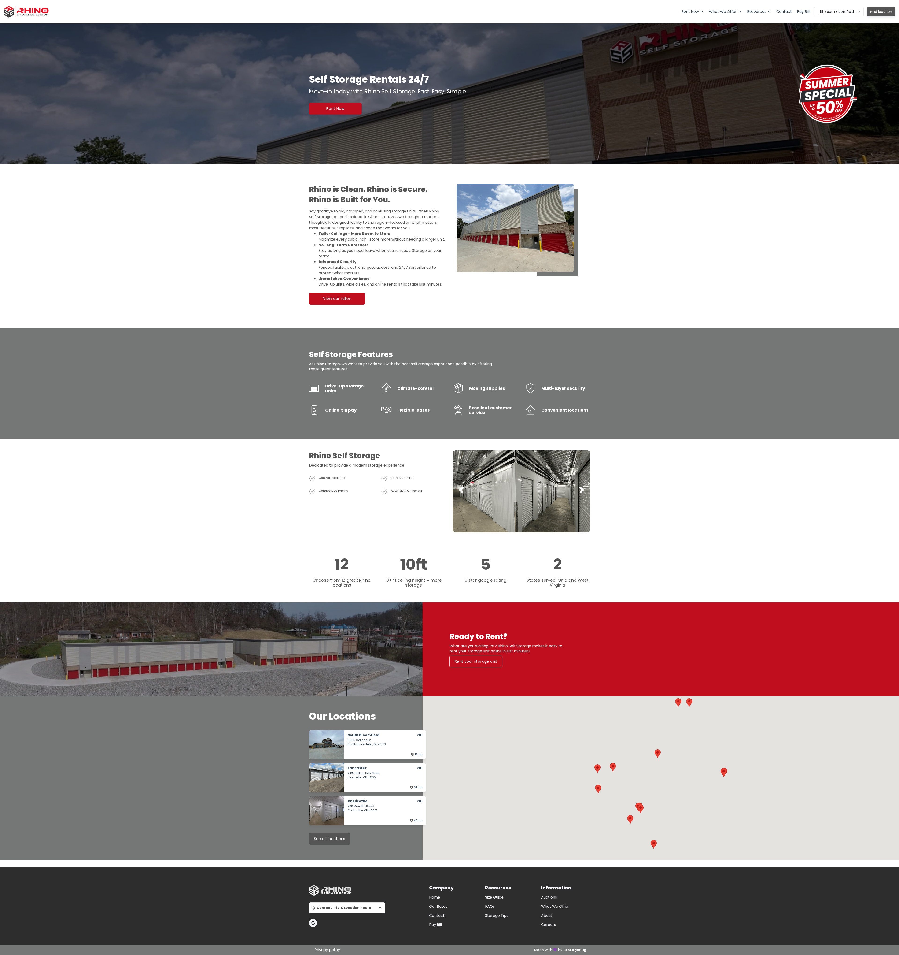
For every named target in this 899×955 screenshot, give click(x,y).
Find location (881, 11)
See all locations (329, 838)
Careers (548, 924)
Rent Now (335, 108)
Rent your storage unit (475, 661)
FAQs (490, 906)
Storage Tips (496, 915)
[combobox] (347, 907)
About (546, 915)
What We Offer (555, 906)
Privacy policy (327, 949)
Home (434, 897)
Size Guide (494, 897)
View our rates (337, 298)
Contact (437, 915)
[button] (520, 527)
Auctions (549, 897)
